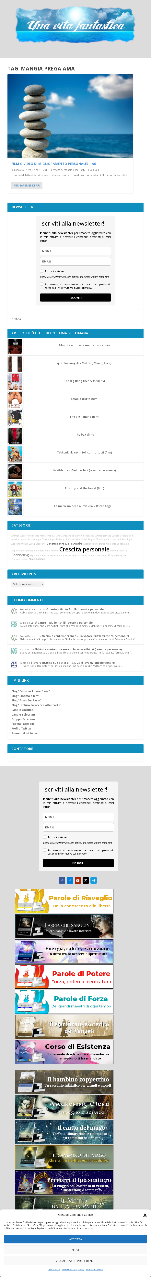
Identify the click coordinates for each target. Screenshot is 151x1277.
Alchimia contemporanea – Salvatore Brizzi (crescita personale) (85, 636)
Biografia (100, 543)
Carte (32, 543)
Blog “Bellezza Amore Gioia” (30, 691)
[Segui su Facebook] (62, 880)
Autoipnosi (89, 543)
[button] (145, 1215)
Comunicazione (19, 559)
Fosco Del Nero (22, 170)
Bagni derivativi (37, 555)
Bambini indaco (118, 550)
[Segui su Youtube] (78, 880)
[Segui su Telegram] (93, 880)
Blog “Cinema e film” (25, 696)
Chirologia (101, 539)
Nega (75, 1250)
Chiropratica (88, 535)
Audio (24, 539)
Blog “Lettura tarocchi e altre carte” (36, 705)
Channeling (20, 555)
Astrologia (127, 539)
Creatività (73, 539)
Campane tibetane (70, 535)
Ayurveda (30, 550)
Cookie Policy (54, 1269)
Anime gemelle (103, 535)
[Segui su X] (86, 880)
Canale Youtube (22, 710)
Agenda (54, 539)
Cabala (115, 535)
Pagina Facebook (23, 724)
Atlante (54, 550)
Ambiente (111, 543)
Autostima (70, 555)
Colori (104, 555)
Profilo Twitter (21, 728)
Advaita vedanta (55, 555)
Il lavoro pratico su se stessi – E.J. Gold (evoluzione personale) (72, 663)
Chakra (45, 539)
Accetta (75, 1239)
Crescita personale (61, 170)
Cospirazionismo (117, 555)
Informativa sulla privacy (73, 1269)
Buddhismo (123, 543)
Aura (47, 550)
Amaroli (63, 539)
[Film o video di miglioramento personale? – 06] (70, 116)
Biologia (40, 550)
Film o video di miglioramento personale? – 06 (53, 164)
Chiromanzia (83, 555)
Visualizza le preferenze (75, 1261)
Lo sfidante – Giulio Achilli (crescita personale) (72, 609)
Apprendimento (19, 543)
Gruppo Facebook (23, 719)
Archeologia (34, 539)
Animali (15, 535)
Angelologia (17, 550)
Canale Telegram (23, 714)
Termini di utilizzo (94, 1269)
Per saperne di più (27, 185)
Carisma (95, 555)
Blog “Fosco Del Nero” (26, 700)
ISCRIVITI (76, 297)
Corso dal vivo (52, 535)
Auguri (91, 539)
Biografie (40, 543)
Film (75, 170)
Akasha (83, 539)
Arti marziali (114, 539)
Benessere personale (64, 543)
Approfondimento (29, 535)
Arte (42, 535)
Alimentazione (37, 559)
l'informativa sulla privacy (73, 288)
